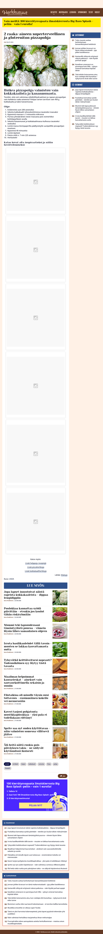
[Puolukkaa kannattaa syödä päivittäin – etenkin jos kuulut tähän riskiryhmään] (60, 614)
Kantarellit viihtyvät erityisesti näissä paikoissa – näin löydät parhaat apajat (36, 888)
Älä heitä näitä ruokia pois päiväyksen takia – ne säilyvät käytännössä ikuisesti (24, 748)
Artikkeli (15, 764)
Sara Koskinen (8, 600)
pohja (55, 764)
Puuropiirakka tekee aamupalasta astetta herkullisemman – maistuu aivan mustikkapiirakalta (36, 922)
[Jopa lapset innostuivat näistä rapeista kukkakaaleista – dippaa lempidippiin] (60, 597)
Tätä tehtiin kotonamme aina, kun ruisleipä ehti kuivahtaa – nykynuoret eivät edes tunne (37, 899)
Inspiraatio (63, 12)
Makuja (64, 575)
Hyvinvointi (82, 12)
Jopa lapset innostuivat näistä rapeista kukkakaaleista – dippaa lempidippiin (26, 594)
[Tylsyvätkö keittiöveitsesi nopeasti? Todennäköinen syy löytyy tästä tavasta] (60, 666)
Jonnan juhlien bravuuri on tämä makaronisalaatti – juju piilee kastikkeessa (36, 884)
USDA (11, 579)
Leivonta (73, 12)
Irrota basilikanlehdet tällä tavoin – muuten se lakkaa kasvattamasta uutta (28, 646)
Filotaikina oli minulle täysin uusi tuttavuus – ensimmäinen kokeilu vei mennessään (26, 698)
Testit (91, 12)
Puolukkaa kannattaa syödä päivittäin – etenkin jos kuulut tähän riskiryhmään (24, 611)
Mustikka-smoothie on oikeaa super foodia (24, 908)
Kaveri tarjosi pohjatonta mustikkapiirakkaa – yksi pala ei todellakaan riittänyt (25, 714)
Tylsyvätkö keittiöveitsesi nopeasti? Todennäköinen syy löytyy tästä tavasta (28, 663)
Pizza (48, 764)
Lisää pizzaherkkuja (35, 567)
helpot (23, 764)
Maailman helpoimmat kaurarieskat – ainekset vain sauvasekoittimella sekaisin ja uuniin (24, 681)
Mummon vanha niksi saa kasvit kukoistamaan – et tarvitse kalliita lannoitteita (37, 904)
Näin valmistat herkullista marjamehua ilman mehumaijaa (30, 917)
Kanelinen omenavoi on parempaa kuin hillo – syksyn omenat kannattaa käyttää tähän (35, 893)
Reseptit (54, 12)
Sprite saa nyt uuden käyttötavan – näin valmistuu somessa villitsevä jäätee (27, 731)
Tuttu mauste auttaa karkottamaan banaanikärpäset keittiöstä (31, 881)
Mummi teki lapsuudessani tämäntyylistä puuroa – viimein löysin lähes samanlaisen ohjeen (25, 628)
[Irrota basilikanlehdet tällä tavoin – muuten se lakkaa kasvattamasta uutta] (60, 649)
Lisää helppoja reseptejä (35, 563)
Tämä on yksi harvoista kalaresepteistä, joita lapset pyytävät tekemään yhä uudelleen (36, 912)
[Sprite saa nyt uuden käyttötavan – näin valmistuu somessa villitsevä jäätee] (60, 734)
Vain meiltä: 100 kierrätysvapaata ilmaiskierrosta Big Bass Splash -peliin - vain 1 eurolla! (48, 23)
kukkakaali (32, 764)
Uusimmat (10, 823)
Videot (97, 12)
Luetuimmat (11, 876)
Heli (5, 42)
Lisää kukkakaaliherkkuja (35, 571)
